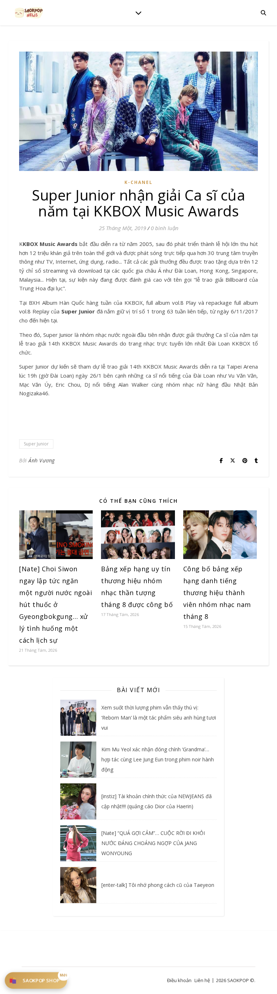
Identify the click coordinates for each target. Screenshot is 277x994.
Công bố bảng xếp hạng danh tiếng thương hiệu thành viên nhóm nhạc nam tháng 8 (217, 592)
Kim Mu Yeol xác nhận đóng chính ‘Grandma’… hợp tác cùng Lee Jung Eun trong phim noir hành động (157, 759)
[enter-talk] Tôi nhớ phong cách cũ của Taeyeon (157, 884)
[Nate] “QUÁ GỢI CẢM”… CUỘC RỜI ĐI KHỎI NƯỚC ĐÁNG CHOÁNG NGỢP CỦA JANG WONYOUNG (153, 843)
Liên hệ (202, 980)
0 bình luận (165, 228)
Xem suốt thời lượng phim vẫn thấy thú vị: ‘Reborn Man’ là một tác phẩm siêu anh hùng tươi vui (158, 717)
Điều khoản (179, 980)
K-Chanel (138, 182)
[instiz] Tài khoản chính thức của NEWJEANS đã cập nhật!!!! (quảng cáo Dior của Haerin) (156, 801)
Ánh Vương (41, 460)
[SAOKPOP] (28, 12)
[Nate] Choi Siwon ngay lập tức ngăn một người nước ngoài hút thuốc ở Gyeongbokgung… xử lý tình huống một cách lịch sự (55, 604)
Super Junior (36, 444)
